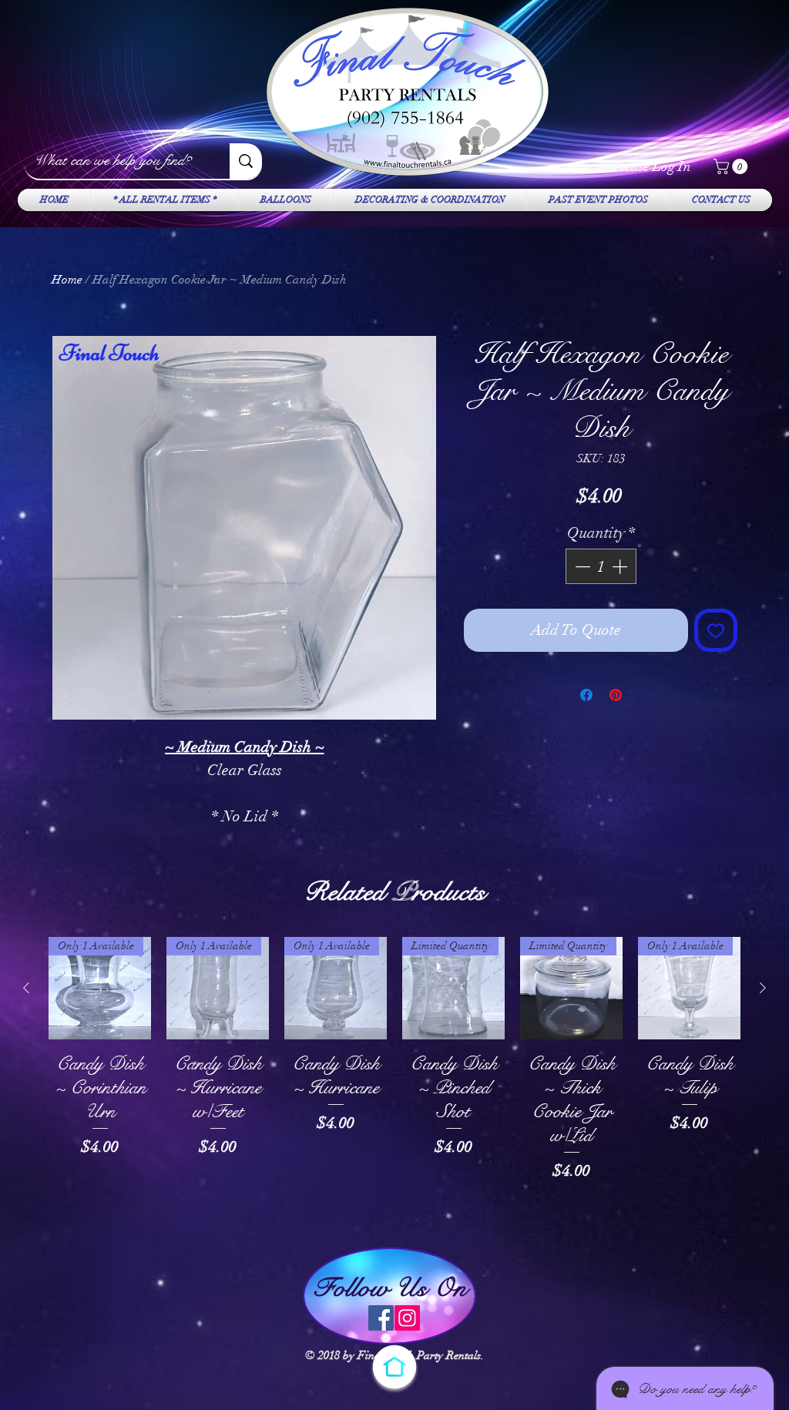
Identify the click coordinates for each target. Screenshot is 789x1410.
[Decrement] (581, 566)
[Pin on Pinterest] (615, 695)
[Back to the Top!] (394, 1367)
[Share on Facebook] (586, 695)
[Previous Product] (26, 988)
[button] (732, 166)
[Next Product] (763, 988)
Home (67, 279)
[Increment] (621, 566)
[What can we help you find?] (246, 161)
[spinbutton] (601, 566)
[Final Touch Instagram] (407, 1318)
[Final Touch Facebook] (381, 1318)
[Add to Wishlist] (715, 630)
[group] (394, 1083)
